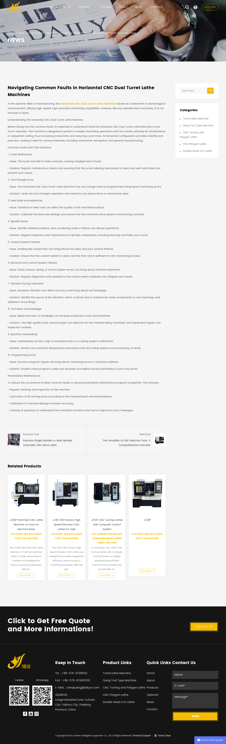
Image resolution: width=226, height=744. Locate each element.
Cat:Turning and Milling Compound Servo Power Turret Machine (107, 538)
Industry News (143, 13)
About (66, 7)
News (138, 7)
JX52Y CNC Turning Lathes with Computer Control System (107, 524)
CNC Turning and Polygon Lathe (124, 687)
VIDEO (123, 7)
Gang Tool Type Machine (93, 13)
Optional (105, 7)
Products (152, 687)
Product (85, 7)
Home (50, 7)
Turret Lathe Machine (195, 119)
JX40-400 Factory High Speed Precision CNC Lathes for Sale (67, 524)
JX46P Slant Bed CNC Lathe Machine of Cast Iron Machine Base (26, 524)
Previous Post (31, 434)
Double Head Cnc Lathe (197, 151)
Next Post (145, 434)
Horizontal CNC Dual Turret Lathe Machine (88, 104)
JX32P (147, 520)
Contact (156, 7)
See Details (25, 575)
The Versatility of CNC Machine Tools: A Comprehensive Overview (126, 443)
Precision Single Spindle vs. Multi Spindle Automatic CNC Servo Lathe (47, 443)
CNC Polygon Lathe (89, 12)
